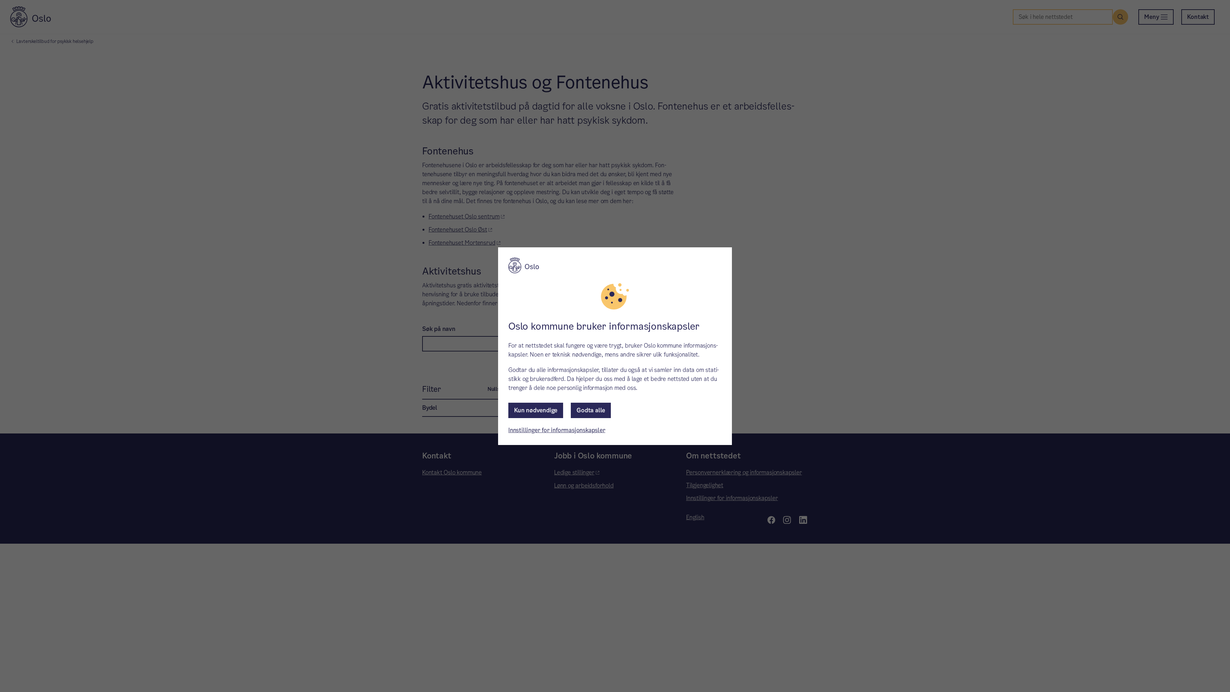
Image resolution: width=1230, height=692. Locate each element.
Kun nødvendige (535, 410)
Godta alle (591, 410)
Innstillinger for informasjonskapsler (556, 430)
